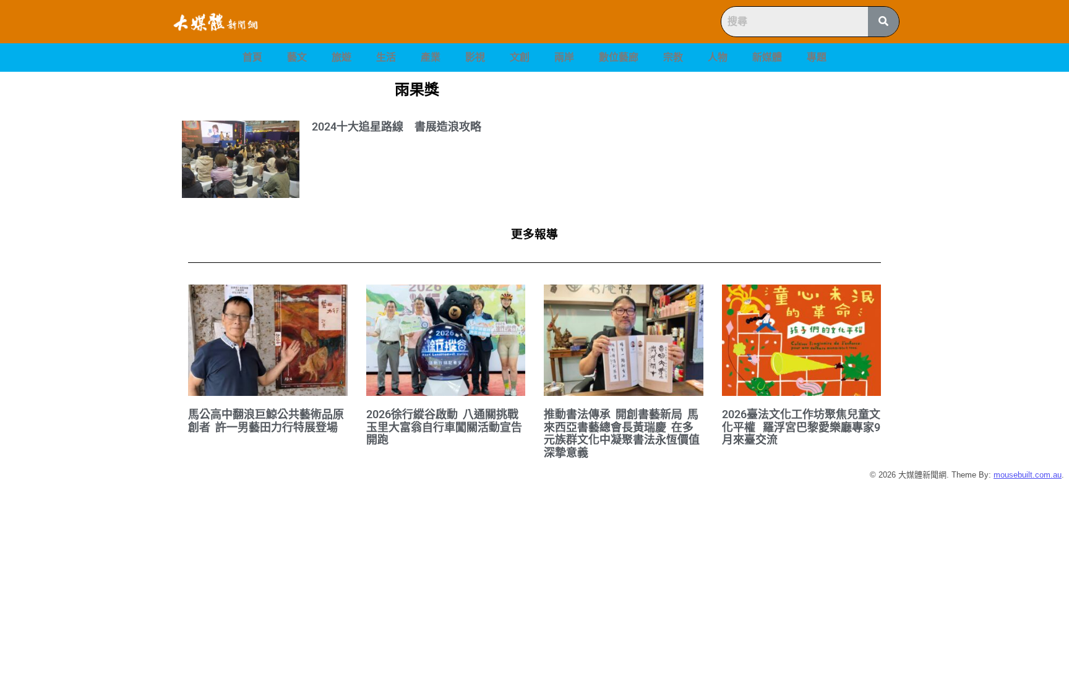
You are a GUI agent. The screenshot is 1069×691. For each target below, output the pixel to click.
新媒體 (767, 57)
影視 (475, 57)
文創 (520, 57)
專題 (816, 57)
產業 (430, 57)
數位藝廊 (618, 57)
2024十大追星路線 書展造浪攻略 (396, 126)
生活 (386, 57)
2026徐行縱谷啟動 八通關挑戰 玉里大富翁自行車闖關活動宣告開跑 (444, 427)
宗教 (673, 57)
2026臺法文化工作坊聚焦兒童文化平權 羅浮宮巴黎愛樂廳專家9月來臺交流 (801, 427)
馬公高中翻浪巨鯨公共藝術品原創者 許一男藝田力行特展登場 (266, 421)
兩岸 (564, 57)
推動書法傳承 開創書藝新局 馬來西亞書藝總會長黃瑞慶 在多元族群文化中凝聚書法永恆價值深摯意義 (622, 433)
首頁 (252, 57)
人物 (718, 57)
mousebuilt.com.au (1028, 474)
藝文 (297, 57)
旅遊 (341, 57)
